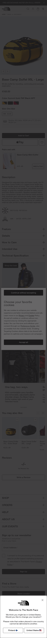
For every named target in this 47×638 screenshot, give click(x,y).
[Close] (42, 600)
